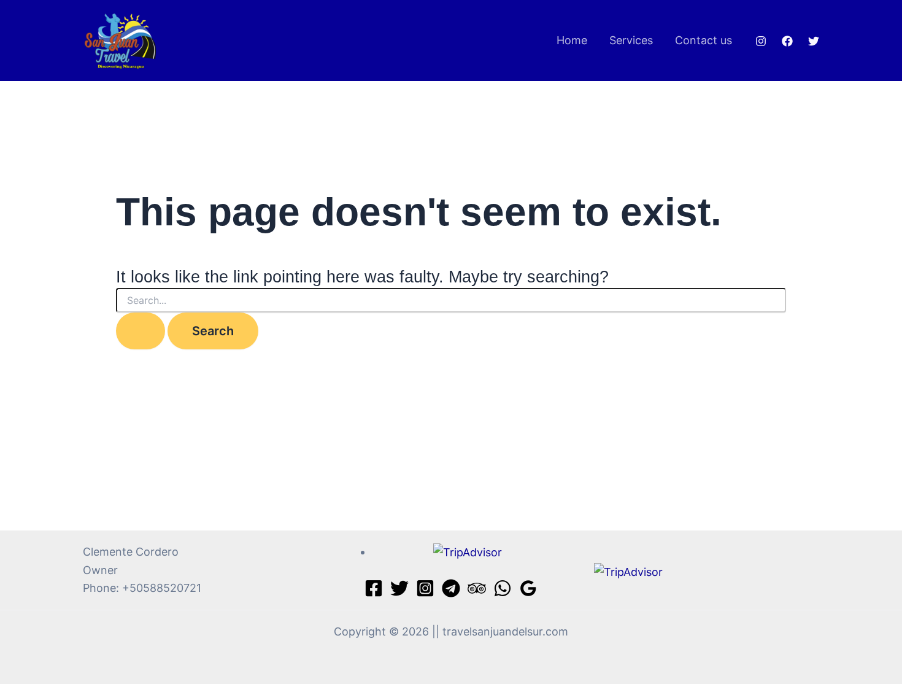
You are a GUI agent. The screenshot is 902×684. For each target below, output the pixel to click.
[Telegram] (451, 588)
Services (631, 40)
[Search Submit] (140, 331)
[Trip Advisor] (477, 588)
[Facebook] (787, 41)
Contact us (703, 40)
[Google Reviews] (528, 588)
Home (572, 40)
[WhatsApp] (502, 588)
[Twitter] (813, 41)
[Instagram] (760, 41)
